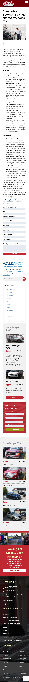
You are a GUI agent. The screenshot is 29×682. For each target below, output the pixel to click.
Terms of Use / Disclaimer (12, 640)
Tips (8, 313)
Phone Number (7, 239)
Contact (6, 634)
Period (9, 420)
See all (14, 398)
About (5, 630)
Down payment (9, 424)
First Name (6, 225)
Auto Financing (11, 289)
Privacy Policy (8, 637)
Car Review (10, 295)
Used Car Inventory (10, 617)
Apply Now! (7, 614)
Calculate (15, 429)
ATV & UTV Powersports (11, 620)
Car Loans (9, 292)
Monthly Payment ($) (9, 216)
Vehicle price (9, 411)
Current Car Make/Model (10, 207)
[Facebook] (3, 604)
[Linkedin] (6, 604)
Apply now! (14, 570)
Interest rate (9, 415)
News (8, 304)
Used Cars (9, 316)
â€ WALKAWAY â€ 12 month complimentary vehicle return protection (14, 273)
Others (8, 307)
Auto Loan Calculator (11, 624)
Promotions (10, 310)
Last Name (6, 230)
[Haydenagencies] (8, 3)
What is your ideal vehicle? (10, 243)
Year (4, 211)
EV (7, 301)
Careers (9, 298)
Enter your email (7, 234)
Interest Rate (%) (7, 221)
